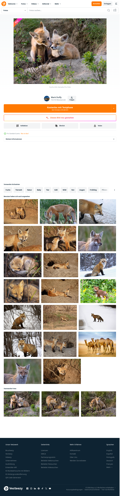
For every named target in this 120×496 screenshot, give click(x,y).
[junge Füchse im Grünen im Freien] (98, 291)
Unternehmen (10, 460)
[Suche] (106, 10)
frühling (93, 190)
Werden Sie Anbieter (78, 460)
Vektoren (11, 4)
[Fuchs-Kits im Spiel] (60, 404)
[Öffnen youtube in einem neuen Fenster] (50, 488)
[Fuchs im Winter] (98, 265)
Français (108, 464)
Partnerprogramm (48, 457)
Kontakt (73, 454)
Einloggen (105, 4)
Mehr (57, 4)
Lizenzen (44, 450)
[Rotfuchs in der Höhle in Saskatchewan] (60, 317)
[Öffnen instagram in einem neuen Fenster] (31, 488)
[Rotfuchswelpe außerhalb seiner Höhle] (58, 211)
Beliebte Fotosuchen (49, 464)
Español (108, 454)
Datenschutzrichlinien (90, 489)
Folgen (71, 100)
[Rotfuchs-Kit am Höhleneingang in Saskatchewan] (62, 371)
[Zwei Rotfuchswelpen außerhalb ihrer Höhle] (60, 344)
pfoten (104, 190)
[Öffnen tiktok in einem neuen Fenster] (42, 488)
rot (72, 190)
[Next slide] (110, 190)
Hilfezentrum (75, 450)
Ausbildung (9, 464)
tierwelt (18, 190)
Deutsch (108, 460)
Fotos (23, 4)
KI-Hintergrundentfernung (15, 474)
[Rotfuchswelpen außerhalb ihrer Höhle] (23, 238)
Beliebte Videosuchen (49, 467)
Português (109, 457)
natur (29, 190)
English (108, 450)
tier (47, 190)
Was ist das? (25, 134)
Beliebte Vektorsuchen (49, 460)
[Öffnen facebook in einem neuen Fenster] (27, 488)
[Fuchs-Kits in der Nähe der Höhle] (21, 291)
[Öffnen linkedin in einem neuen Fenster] (35, 488)
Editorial (45, 4)
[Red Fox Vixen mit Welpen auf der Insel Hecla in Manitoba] (60, 238)
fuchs (8, 190)
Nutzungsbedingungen (72, 489)
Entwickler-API (11, 467)
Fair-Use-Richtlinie (106, 489)
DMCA (43, 454)
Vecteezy (8, 454)
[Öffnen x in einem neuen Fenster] (46, 488)
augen (82, 190)
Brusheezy (9, 450)
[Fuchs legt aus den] (22, 265)
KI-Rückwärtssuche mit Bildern (17, 471)
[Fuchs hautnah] (97, 211)
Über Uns (73, 457)
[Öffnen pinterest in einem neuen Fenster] (39, 488)
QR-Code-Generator (13, 477)
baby (39, 190)
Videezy (8, 457)
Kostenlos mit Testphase (59, 108)
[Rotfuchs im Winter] (22, 317)
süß (56, 190)
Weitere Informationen (14, 139)
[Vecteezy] (3, 3)
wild (64, 190)
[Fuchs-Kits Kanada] (22, 404)
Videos (34, 4)
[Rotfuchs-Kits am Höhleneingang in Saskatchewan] (21, 211)
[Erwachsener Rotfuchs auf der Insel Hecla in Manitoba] (97, 238)
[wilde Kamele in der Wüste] (97, 344)
